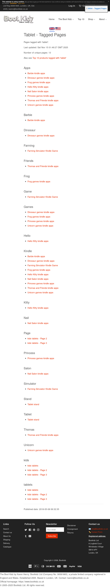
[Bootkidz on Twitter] (26, 530)
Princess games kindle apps (41, 95)
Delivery (6, 543)
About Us (7, 536)
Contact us (7, 532)
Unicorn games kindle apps (40, 104)
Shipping (6, 539)
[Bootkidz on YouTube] (30, 536)
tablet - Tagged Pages (97, 8)
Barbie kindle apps (36, 73)
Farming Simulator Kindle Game (43, 150)
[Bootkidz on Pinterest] (34, 530)
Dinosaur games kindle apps (41, 77)
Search (6, 528)
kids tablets (33, 465)
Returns (70, 532)
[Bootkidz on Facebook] (30, 530)
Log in (72, 5)
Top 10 (81, 19)
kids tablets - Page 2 (37, 338)
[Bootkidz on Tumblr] (26, 536)
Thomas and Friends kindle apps (43, 100)
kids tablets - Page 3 (37, 342)
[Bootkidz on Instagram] (38, 530)
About (102, 19)
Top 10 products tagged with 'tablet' (49, 57)
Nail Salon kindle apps (38, 91)
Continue (13, 3)
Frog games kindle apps (39, 82)
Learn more (21, 3)
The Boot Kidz (65, 19)
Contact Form (96, 532)
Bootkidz (62, 560)
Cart (84, 5)
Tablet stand (33, 404)
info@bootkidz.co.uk (99, 528)
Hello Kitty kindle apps (38, 86)
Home (51, 19)
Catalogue (7, 546)
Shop (91, 19)
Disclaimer (71, 525)
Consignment (72, 529)
